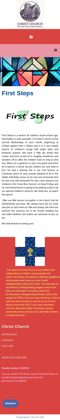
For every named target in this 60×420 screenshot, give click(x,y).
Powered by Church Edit (30, 417)
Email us (10, 403)
